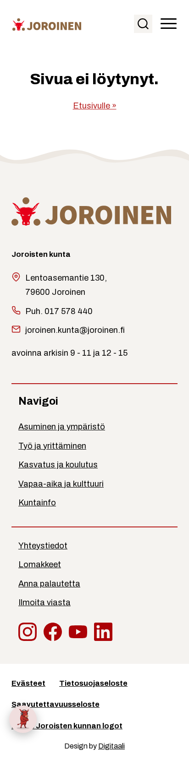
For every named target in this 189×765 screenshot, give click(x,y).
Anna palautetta (49, 583)
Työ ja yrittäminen (52, 445)
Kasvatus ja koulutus (58, 464)
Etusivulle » (95, 105)
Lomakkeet (39, 564)
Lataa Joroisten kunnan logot (66, 726)
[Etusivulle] (46, 24)
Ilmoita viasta (44, 602)
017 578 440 (68, 311)
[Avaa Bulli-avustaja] (23, 719)
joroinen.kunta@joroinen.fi (75, 330)
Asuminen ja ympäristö (61, 426)
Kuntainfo (37, 502)
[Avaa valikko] (169, 24)
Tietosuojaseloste (93, 683)
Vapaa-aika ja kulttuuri (61, 483)
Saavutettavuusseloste (55, 704)
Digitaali (111, 746)
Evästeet (28, 683)
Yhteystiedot (42, 545)
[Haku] (143, 24)
